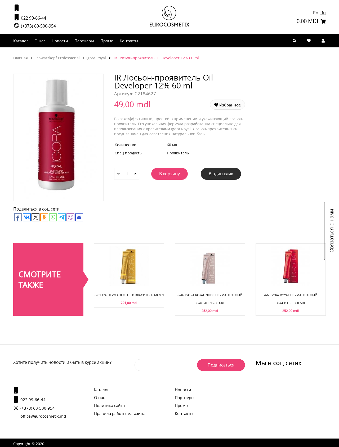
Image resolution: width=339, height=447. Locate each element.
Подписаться (221, 365)
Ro (316, 13)
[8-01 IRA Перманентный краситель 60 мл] (129, 284)
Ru (323, 13)
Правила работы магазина (119, 413)
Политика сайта (109, 405)
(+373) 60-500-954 (38, 26)
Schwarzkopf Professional (57, 57)
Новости (60, 40)
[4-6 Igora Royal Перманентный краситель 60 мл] (290, 284)
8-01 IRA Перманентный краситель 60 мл (129, 295)
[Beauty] (169, 25)
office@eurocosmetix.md (43, 416)
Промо (106, 40)
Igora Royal (96, 57)
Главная (20, 57)
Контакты (129, 40)
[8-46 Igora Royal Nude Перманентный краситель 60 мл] (210, 284)
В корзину (169, 174)
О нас (39, 40)
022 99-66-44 (33, 18)
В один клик (221, 174)
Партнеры (84, 40)
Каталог (20, 40)
